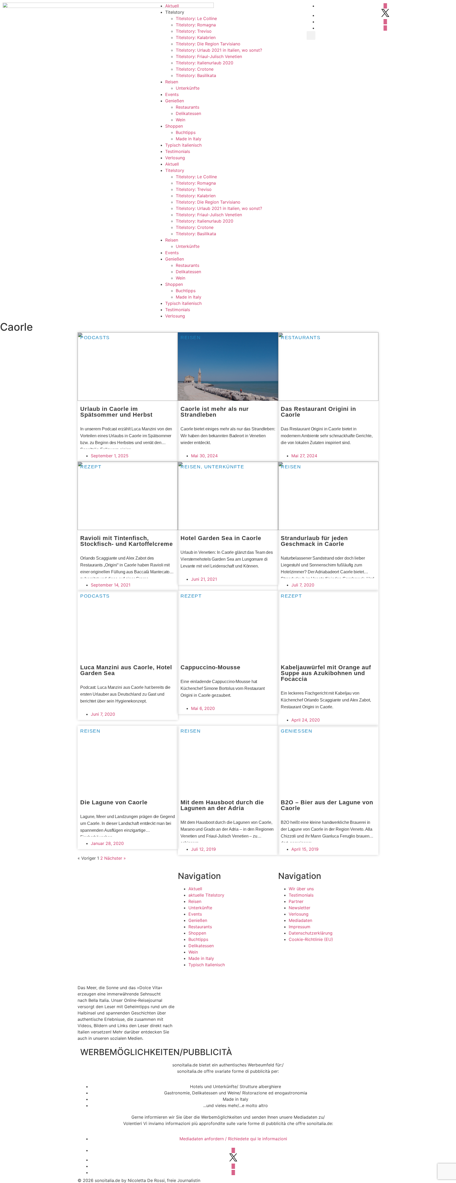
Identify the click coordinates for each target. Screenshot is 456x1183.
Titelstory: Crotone (194, 69)
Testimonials (177, 151)
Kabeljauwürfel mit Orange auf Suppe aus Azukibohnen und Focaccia (326, 673)
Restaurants (187, 107)
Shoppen (174, 126)
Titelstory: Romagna (196, 24)
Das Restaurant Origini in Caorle (318, 412)
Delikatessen (188, 113)
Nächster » (115, 858)
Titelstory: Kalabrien (196, 37)
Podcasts (95, 337)
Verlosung (175, 157)
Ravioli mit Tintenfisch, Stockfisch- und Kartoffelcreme (126, 541)
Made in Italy (188, 138)
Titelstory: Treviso (194, 31)
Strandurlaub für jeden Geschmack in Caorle (314, 541)
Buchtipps (186, 132)
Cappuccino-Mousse (210, 667)
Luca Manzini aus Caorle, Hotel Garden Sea (126, 670)
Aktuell (172, 5)
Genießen (174, 100)
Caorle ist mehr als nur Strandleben (214, 412)
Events (172, 94)
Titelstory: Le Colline (196, 18)
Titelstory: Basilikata (196, 75)
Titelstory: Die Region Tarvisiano (208, 43)
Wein (180, 119)
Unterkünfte (188, 88)
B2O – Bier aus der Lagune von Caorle (327, 805)
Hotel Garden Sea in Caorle (220, 538)
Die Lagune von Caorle (114, 802)
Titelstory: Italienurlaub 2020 (204, 62)
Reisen (171, 81)
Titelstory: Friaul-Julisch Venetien (209, 56)
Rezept (91, 466)
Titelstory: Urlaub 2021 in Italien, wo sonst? (219, 50)
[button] (311, 35)
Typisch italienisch (183, 145)
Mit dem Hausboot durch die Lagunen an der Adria (222, 805)
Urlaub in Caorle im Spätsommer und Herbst (116, 412)
